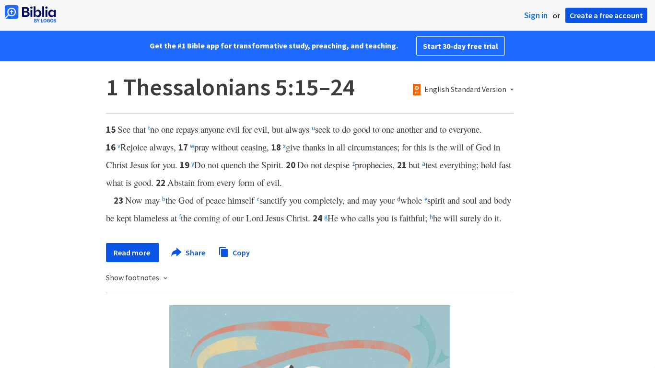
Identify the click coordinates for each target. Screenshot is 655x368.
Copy (240, 252)
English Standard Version (465, 89)
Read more (133, 252)
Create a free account (606, 15)
